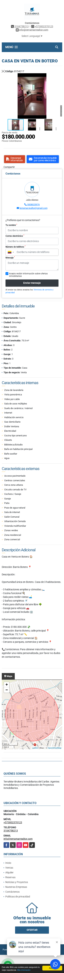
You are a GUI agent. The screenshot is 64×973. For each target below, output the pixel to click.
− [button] (7, 690)
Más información (24, 970)
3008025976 (33, 204)
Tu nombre (11, 225)
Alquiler (9, 872)
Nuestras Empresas (16, 886)
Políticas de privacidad (17, 896)
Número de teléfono (15, 246)
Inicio (8, 862)
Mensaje (10, 257)
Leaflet (35, 747)
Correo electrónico (15, 235)
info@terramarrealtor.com (18, 838)
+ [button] (7, 684)
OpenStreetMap (54, 747)
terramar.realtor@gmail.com (33, 208)
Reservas (10, 877)
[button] (59, 76)
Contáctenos (12, 891)
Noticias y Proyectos (16, 882)
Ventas (9, 867)
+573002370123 (44, 26)
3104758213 (21, 26)
